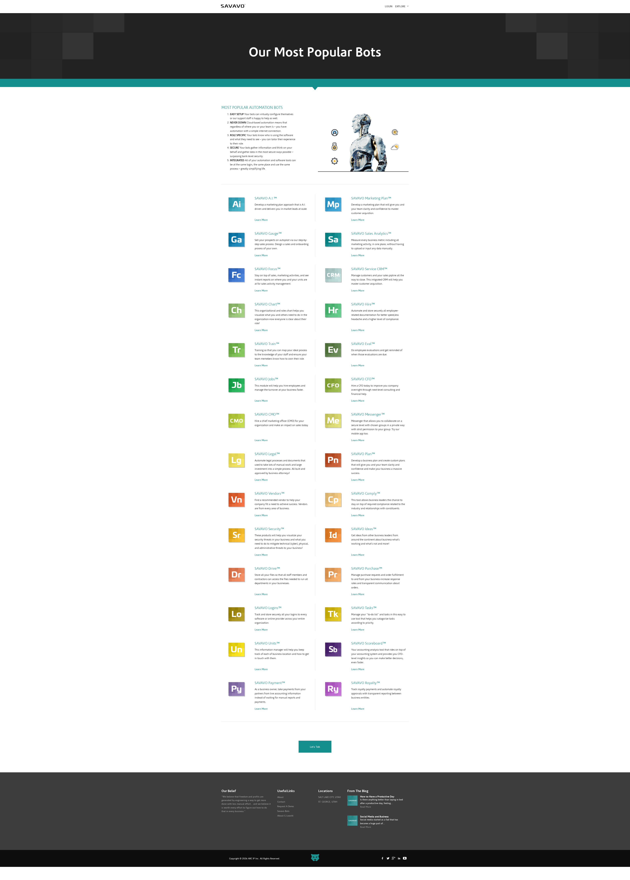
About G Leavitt (285, 816)
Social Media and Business (374, 817)
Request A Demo (285, 806)
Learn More (261, 220)
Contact (281, 802)
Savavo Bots (283, 811)
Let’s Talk (315, 746)
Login (388, 6)
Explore (400, 6)
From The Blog (357, 791)
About (280, 797)
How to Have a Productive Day (377, 796)
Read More (365, 807)
